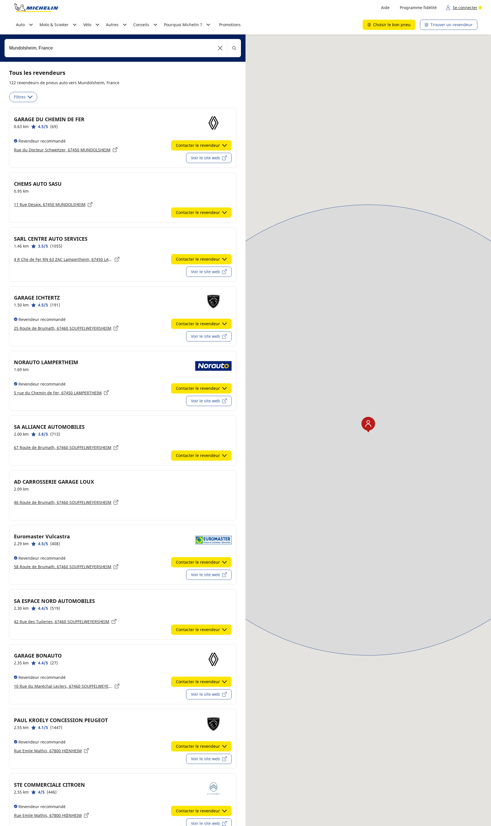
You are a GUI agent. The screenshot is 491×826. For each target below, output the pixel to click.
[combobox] (123, 48)
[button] (220, 48)
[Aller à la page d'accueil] (36, 8)
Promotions (230, 24)
